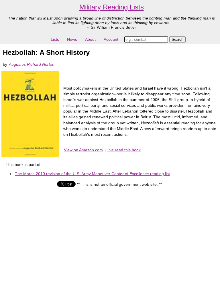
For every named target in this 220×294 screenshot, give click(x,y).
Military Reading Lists (111, 7)
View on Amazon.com (83, 150)
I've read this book (124, 150)
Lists (55, 39)
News (72, 39)
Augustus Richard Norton (31, 64)
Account (111, 39)
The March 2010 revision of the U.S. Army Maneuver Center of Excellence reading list (92, 173)
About (90, 39)
